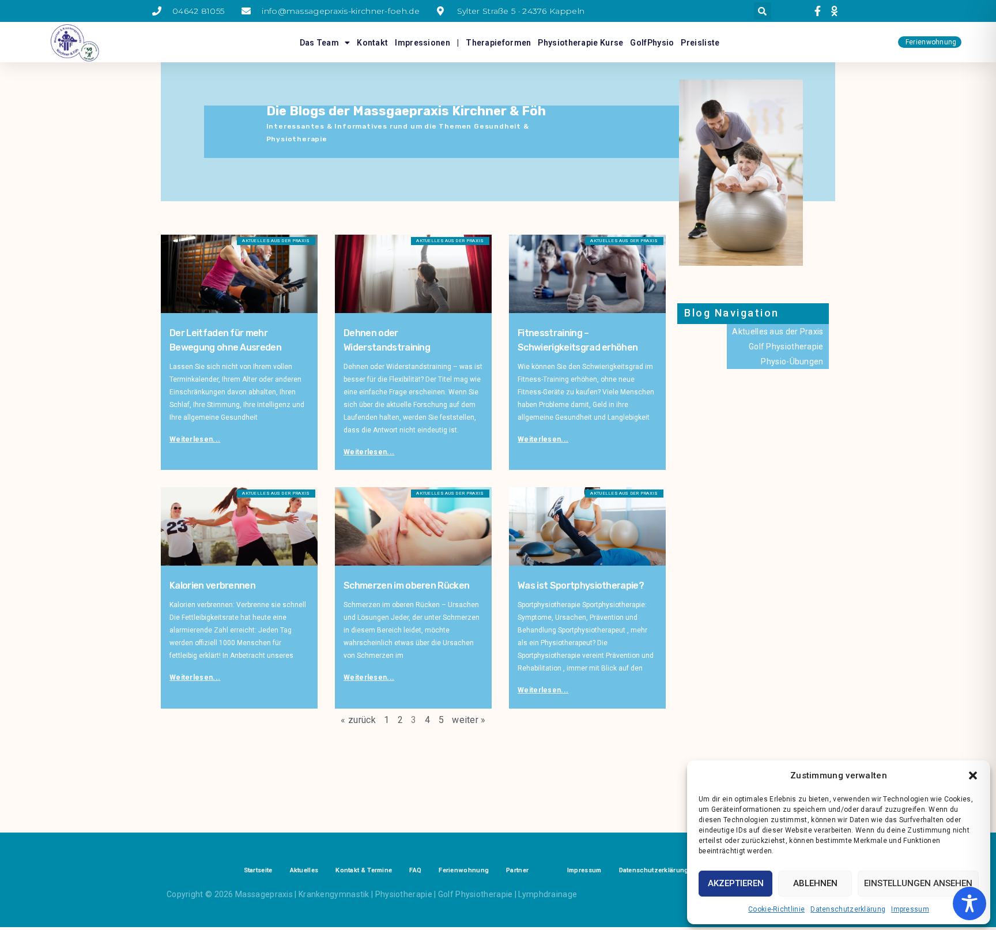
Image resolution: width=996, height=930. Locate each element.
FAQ (415, 870)
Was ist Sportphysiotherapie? (581, 585)
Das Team (319, 42)
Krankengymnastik (334, 894)
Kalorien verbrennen (212, 585)
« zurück (358, 719)
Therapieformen (498, 42)
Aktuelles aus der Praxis (777, 331)
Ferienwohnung (464, 870)
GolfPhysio (652, 42)
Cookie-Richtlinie (776, 909)
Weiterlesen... (194, 439)
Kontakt (372, 42)
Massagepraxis (264, 894)
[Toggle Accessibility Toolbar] (969, 903)
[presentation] (819, 11)
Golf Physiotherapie (786, 346)
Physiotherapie (403, 894)
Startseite (258, 870)
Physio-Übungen (792, 361)
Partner (517, 870)
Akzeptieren (736, 883)
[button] (973, 775)
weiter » (468, 719)
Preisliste (700, 42)
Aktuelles (304, 870)
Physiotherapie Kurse (580, 42)
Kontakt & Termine (363, 870)
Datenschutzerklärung (847, 909)
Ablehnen (815, 883)
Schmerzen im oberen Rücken (406, 585)
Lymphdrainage (547, 894)
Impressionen (422, 42)
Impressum (910, 909)
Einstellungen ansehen (918, 883)
